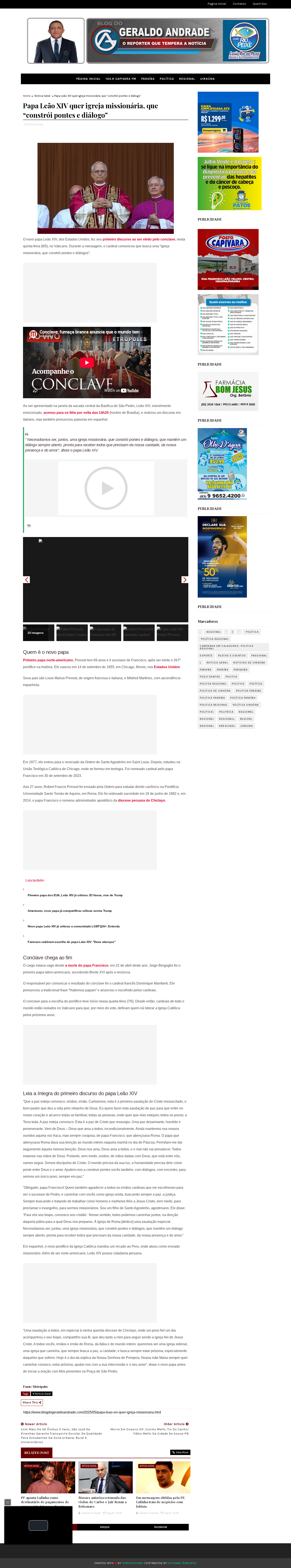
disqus (104, 1527)
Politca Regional (213, 683)
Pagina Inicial (216, 4)
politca (231, 676)
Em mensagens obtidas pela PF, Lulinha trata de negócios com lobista (160, 1502)
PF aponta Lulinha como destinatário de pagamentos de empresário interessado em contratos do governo (45, 1504)
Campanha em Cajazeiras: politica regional (226, 647)
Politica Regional (214, 704)
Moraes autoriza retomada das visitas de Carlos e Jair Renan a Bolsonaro (102, 1502)
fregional (259, 655)
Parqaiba (241, 669)
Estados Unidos (167, 667)
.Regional (213, 631)
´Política (252, 631)
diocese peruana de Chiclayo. (142, 800)
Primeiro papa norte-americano (48, 660)
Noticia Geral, (35, 124)
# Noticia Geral (42, 1393)
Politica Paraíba (212, 697)
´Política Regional (214, 638)
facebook (160, 1527)
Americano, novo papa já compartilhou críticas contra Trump (70, 910)
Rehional (207, 725)
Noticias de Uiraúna (249, 662)
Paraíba (148, 79)
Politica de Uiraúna (215, 690)
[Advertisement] (90, 292)
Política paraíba (242, 697)
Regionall (227, 718)
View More (182, 1452)
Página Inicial (88, 79)
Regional (187, 79)
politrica (226, 711)
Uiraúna (207, 79)
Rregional (227, 725)
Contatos (239, 4)
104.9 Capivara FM (121, 79)
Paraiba (206, 669)
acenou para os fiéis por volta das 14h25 (76, 412)
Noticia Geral (42, 95)
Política (167, 79)
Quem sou (260, 4)
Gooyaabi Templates (182, 1563)
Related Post (36, 1453)
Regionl (246, 718)
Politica (238, 683)
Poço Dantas (210, 676)
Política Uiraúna (246, 704)
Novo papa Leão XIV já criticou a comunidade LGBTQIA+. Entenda (74, 926)
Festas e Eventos (232, 655)
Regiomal (246, 711)
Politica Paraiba (248, 690)
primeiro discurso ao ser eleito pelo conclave (139, 239)
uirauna (247, 725)
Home (26, 95)
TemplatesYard (132, 1563)
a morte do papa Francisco (86, 965)
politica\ (207, 711)
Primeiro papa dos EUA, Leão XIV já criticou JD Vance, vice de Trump (75, 895)
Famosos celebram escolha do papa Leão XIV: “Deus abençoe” (71, 942)
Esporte (206, 655)
